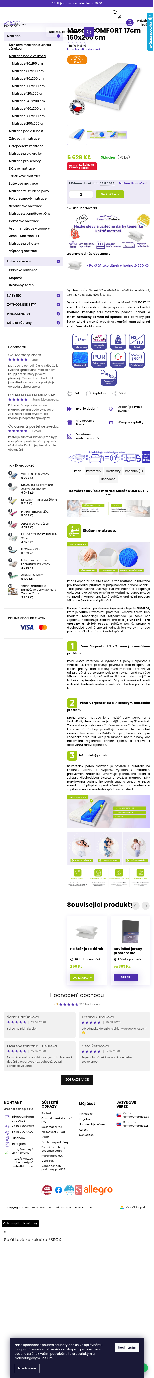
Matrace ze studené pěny (29, 191)
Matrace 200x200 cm (29, 123)
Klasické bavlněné (23, 270)
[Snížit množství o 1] (73, 196)
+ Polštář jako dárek (102, 265)
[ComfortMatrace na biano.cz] (77, 1267)
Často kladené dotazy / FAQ (55, 1189)
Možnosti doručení (83, 186)
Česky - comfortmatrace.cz (132, 1184)
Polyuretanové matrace (28, 198)
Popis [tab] (76, 475)
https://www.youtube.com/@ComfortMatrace (22, 1242)
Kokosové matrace (24, 221)
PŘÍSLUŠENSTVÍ (18, 314)
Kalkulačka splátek (86, 164)
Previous (133, 908)
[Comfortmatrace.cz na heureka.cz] (68, 1267)
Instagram (19, 1224)
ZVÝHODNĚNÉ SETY (21, 304)
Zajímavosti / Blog (52, 1201)
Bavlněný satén (21, 285)
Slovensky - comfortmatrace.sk (132, 1193)
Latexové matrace (23, 183)
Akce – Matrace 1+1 (24, 236)
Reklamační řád (51, 1196)
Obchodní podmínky (54, 1212)
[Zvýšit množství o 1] (89, 196)
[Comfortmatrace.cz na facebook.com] (57, 1267)
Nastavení (26, 1368)
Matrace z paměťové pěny (30, 213)
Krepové (15, 278)
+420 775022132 (22, 1201)
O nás (44, 1207)
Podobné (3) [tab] (133, 475)
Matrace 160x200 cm (28, 108)
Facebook (18, 1218)
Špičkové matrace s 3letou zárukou (30, 47)
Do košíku (108, 196)
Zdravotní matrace (24, 138)
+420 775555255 (22, 1210)
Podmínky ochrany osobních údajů (53, 1218)
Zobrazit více (75, 1149)
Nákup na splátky (52, 1225)
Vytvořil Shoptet (132, 1284)
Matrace (13, 36)
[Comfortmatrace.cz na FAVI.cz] (46, 1267)
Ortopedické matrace (26, 146)
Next (143, 908)
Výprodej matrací (23, 251)
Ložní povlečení (19, 261)
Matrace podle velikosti (27, 56)
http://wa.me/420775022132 (22, 1231)
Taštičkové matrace (25, 176)
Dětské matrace (22, 168)
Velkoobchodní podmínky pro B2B (52, 1237)
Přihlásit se (84, 1183)
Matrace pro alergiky (25, 153)
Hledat (90, 32)
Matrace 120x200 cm (28, 93)
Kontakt (45, 1183)
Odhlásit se (85, 1204)
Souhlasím (126, 1347)
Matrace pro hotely (24, 243)
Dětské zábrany (19, 323)
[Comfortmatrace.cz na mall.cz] (97, 1267)
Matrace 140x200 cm (28, 101)
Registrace (85, 1189)
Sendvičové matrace (25, 206)
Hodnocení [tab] (107, 483)
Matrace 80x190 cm (27, 63)
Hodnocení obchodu (75, 1065)
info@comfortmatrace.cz (21, 1192)
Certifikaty (47, 1230)
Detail (82, 979)
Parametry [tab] (92, 475)
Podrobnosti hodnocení (83, 49)
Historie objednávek (91, 1194)
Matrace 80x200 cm (28, 71)
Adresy (82, 1199)
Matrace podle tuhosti (26, 131)
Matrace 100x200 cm (28, 86)
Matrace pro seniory (25, 161)
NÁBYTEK (14, 295)
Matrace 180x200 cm (28, 116)
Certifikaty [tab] (111, 475)
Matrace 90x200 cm (28, 78)
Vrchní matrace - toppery (29, 228)
